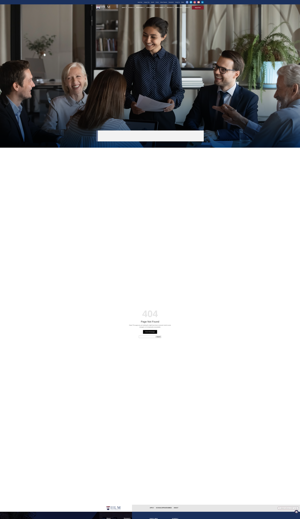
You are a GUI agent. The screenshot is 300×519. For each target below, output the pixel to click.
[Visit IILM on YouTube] (198, 2)
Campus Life (178, 7)
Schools (130, 7)
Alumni (152, 2)
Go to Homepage (150, 332)
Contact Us (177, 2)
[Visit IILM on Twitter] (191, 2)
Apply (152, 507)
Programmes (139, 7)
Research (169, 7)
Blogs (182, 2)
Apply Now (140, 2)
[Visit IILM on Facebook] (187, 2)
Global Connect (159, 7)
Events (187, 7)
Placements (171, 2)
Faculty (157, 2)
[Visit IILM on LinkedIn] (202, 2)
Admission (149, 7)
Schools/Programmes (164, 507)
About (123, 7)
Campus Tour (147, 2)
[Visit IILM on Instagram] (194, 2)
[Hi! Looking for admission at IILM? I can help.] (296, 512)
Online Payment (163, 2)
